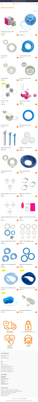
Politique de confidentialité (21, 400)
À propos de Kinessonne (5, 355)
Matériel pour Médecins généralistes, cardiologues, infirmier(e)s (11, 391)
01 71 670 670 (3, 377)
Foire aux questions (4, 364)
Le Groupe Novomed (4, 395)
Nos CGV (7, 400)
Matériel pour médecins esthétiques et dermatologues (10, 389)
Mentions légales (29, 400)
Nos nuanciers (3, 356)
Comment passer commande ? (6, 367)
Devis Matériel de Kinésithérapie (6, 370)
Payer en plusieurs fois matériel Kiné (7, 371)
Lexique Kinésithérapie (5, 358)
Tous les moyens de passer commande (7, 368)
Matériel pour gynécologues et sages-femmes (8, 392)
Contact (2, 363)
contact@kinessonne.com (4, 381)
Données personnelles (13, 400)
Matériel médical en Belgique (6, 393)
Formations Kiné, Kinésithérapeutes (7, 366)
